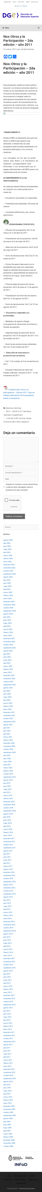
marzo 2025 (7, 592)
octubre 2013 (8, 965)
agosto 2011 (8, 1045)
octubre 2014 (8, 928)
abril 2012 (6, 1020)
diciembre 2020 (9, 743)
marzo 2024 (7, 629)
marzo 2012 (7, 1023)
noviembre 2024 (9, 605)
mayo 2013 (7, 980)
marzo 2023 (7, 666)
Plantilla (32, 1176)
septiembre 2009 (9, 1115)
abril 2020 (6, 765)
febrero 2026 (8, 559)
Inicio (9, 1176)
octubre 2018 (8, 808)
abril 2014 (6, 946)
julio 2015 (6, 900)
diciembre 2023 (9, 639)
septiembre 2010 (9, 1079)
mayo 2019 (7, 789)
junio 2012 (7, 1014)
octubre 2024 (8, 608)
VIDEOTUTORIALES (21, 6)
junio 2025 (7, 583)
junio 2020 (7, 759)
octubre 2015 (8, 891)
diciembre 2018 (9, 802)
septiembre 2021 (9, 722)
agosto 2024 (8, 614)
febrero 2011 (8, 1063)
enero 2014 (7, 955)
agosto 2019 (8, 780)
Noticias (17, 408)
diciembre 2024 (9, 602)
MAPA (27, 2)
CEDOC (14, 2)
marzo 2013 (7, 986)
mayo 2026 (7, 549)
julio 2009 (6, 1122)
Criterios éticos (20, 1180)
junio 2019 (7, 786)
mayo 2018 (7, 823)
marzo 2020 (7, 768)
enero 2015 (7, 919)
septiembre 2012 (9, 1005)
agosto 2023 (8, 651)
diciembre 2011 (9, 1032)
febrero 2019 (8, 799)
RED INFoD (21, 2)
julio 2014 (6, 937)
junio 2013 (7, 977)
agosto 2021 (8, 725)
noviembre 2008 (9, 1143)
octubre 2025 (8, 571)
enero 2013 (7, 992)
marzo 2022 (7, 703)
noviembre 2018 (9, 805)
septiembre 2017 (9, 848)
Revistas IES (21, 1183)
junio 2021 (7, 731)
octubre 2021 (8, 719)
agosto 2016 (8, 885)
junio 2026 (7, 546)
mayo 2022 (7, 697)
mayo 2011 (7, 1054)
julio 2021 (6, 728)
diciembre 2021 (9, 712)
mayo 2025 (7, 586)
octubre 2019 (8, 774)
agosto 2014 (8, 934)
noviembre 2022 (9, 679)
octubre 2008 (8, 1146)
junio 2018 (7, 820)
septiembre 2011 (9, 1042)
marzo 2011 (7, 1060)
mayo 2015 (7, 906)
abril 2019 (6, 792)
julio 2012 (6, 1011)
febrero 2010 (8, 1100)
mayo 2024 (7, 623)
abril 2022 (6, 700)
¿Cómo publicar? (20, 1176)
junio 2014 (7, 940)
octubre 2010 (8, 1075)
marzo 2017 (7, 866)
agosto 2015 (8, 897)
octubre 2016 (8, 878)
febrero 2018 (8, 832)
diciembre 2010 (9, 1069)
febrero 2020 (8, 771)
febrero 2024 (8, 632)
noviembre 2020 (9, 746)
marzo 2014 (7, 949)
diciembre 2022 (9, 675)
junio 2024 (7, 620)
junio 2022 (7, 694)
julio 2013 (6, 974)
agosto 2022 (8, 688)
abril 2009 (6, 1131)
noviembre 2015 (9, 888)
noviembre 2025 (9, 568)
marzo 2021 (7, 737)
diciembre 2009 (9, 1106)
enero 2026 (7, 562)
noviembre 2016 (9, 875)
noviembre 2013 (9, 962)
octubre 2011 (8, 1038)
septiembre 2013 (9, 968)
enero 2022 (7, 709)
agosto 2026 (8, 540)
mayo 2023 (7, 660)
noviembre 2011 (9, 1035)
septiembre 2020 (9, 752)
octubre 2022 (8, 682)
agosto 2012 (8, 1008)
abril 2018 (6, 826)
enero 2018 (7, 835)
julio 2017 (6, 854)
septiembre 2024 (9, 611)
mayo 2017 (7, 860)
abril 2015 (6, 909)
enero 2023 (7, 672)
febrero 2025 (8, 595)
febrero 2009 (8, 1137)
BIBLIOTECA (34, 2)
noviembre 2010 (9, 1072)
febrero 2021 (8, 740)
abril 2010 (6, 1094)
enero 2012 (7, 1029)
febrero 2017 (8, 869)
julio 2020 (6, 755)
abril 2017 (6, 863)
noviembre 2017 (9, 842)
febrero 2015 (8, 915)
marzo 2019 (7, 795)
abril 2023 (6, 663)
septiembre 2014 (9, 931)
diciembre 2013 (9, 958)
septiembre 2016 (9, 882)
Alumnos (9, 408)
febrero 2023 (8, 669)
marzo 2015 (7, 912)
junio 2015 (7, 903)
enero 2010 (7, 1103)
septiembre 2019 (9, 777)
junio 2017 (7, 857)
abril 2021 (6, 734)
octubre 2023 (8, 645)
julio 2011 (6, 1048)
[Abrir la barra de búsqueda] (38, 28)
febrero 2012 (8, 1026)
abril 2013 (6, 983)
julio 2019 (6, 783)
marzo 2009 (7, 1134)
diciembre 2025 (9, 565)
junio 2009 (7, 1125)
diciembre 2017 (9, 839)
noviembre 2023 (9, 642)
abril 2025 (6, 589)
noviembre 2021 (9, 715)
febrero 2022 (8, 706)
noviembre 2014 (9, 925)
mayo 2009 (7, 1128)
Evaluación (8, 1180)
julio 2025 (6, 580)
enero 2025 (7, 599)
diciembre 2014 (9, 922)
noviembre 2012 (9, 999)
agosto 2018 (8, 814)
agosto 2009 (8, 1118)
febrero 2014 (8, 952)
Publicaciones (33, 1180)
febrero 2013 (8, 989)
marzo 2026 (7, 555)
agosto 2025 (8, 577)
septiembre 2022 (9, 685)
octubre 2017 (8, 845)
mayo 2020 (7, 762)
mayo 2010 (7, 1091)
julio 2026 (6, 543)
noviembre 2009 (9, 1109)
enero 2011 (7, 1066)
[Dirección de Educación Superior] (21, 15)
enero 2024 (7, 635)
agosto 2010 (8, 1082)
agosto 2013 (8, 971)
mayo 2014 (7, 943)
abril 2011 (6, 1057)
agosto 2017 (8, 851)
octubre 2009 (8, 1112)
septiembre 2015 (9, 894)
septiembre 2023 (9, 648)
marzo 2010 (7, 1097)
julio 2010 (6, 1085)
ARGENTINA (7, 2)
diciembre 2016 (9, 872)
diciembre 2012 (9, 995)
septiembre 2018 (9, 811)
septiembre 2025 (9, 574)
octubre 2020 (8, 749)
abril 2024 (6, 626)
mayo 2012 (7, 1017)
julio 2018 (6, 817)
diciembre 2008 (9, 1140)
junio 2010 (7, 1088)
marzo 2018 (7, 829)
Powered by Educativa (27, 1189)
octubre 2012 (8, 1002)
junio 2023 (7, 657)
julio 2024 (6, 617)
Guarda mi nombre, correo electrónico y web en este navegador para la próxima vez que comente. (22, 487)
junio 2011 (7, 1051)
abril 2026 (6, 552)
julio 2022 (6, 691)
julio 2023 (6, 654)
